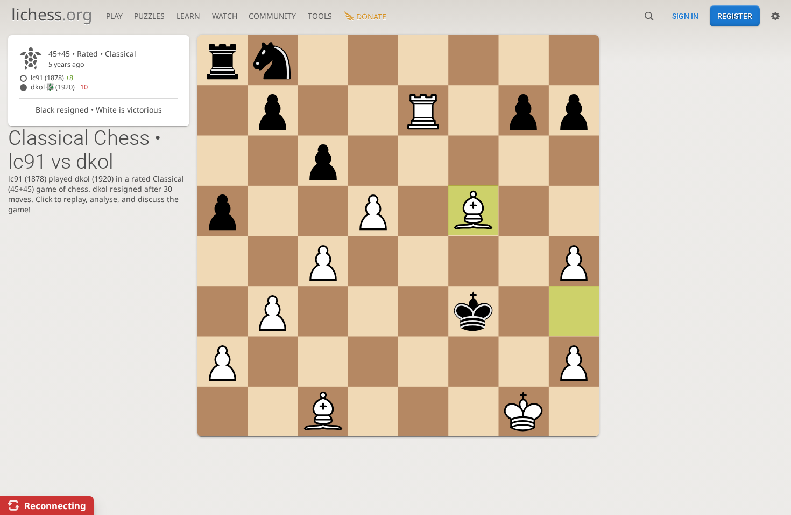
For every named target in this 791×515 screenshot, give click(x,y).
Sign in (685, 16)
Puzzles (149, 16)
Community (272, 16)
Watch (224, 16)
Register (734, 16)
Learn (188, 16)
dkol (59, 87)
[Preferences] (775, 16)
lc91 (52, 77)
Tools (320, 16)
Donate (371, 16)
